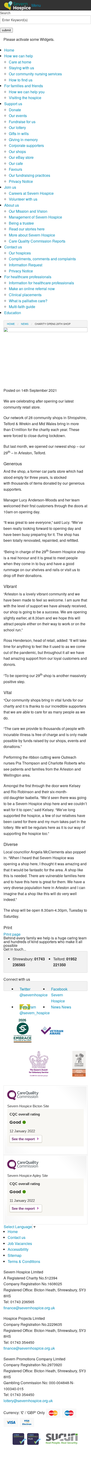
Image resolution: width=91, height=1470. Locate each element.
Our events (18, 115)
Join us (10, 187)
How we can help (18, 56)
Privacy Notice (21, 181)
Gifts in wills (19, 133)
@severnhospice (34, 994)
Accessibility (18, 1249)
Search (5, 12)
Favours (15, 169)
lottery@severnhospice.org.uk (28, 1400)
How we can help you (27, 91)
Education (12, 312)
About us (11, 205)
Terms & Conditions (24, 1261)
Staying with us (21, 67)
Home (9, 50)
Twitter (25, 989)
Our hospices (20, 253)
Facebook (59, 989)
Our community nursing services (35, 73)
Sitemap (14, 1255)
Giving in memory (23, 139)
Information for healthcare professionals (41, 282)
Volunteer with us (23, 199)
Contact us (13, 247)
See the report (23, 1139)
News (24, 324)
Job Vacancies (20, 1243)
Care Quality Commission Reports (37, 241)
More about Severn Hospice (32, 235)
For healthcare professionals (27, 276)
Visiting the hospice (25, 97)
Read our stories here (27, 229)
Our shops (17, 151)
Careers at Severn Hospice (31, 193)
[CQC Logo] (22, 1099)
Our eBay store (21, 157)
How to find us (20, 80)
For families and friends (23, 85)
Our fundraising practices (29, 175)
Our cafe (16, 163)
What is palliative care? (28, 300)
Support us (13, 103)
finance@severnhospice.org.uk (29, 1307)
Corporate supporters (26, 145)
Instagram (28, 1007)
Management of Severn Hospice (35, 217)
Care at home (20, 62)
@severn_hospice (35, 1012)
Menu (36, 5)
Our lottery (17, 127)
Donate (15, 109)
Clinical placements (25, 294)
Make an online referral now (32, 288)
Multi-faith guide (22, 306)
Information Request (25, 265)
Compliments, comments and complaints (42, 258)
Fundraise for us (22, 121)
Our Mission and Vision (28, 211)
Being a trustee (21, 223)
